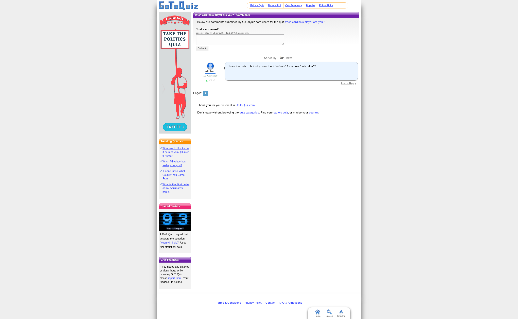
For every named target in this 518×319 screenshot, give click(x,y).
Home (318, 316)
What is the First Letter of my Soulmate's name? (175, 188)
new (289, 57)
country (313, 112)
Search (329, 316)
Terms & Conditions (228, 302)
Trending (341, 316)
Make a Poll (274, 5)
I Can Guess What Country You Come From (173, 175)
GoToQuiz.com (245, 105)
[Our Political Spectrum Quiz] (175, 73)
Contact (270, 302)
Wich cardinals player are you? (305, 21)
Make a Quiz (257, 5)
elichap (210, 71)
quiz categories (249, 112)
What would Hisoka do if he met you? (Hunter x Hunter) (175, 152)
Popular (310, 5)
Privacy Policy (253, 302)
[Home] (178, 5)
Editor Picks (326, 5)
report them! (175, 278)
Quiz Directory (293, 5)
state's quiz (281, 112)
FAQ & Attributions (290, 302)
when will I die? (169, 242)
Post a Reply (348, 83)
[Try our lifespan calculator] (175, 221)
